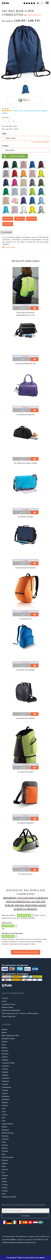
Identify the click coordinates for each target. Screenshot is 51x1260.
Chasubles (5, 1075)
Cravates (4, 1093)
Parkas (4, 1142)
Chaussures (5, 1081)
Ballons (4, 1032)
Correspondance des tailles (40, 142)
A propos (5, 998)
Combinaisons (6, 1087)
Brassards (5, 1051)
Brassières (5, 1054)
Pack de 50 (19, 219)
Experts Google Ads (8, 1016)
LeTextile (5, 3)
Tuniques (5, 1191)
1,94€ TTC (34, 20)
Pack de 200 (8, 224)
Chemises (5, 1084)
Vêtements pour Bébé (9, 1197)
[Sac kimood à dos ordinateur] (26, 693)
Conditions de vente (8, 1004)
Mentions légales (7, 1007)
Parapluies (5, 1139)
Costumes (5, 1090)
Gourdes (4, 1115)
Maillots (4, 1127)
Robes (4, 1166)
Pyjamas (4, 1163)
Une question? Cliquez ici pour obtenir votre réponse (25, 1257)
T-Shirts (4, 1188)
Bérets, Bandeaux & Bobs (10, 1035)
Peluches (5, 1148)
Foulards (5, 1105)
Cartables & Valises (8, 1063)
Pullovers (5, 1160)
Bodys (4, 1045)
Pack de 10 (7, 219)
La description (6, 232)
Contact (4, 1001)
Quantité (6, 117)
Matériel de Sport (8, 1133)
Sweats (4, 1178)
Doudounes (5, 1099)
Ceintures (5, 1069)
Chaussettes (5, 1078)
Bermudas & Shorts (8, 1038)
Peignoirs (5, 1145)
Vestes (4, 1194)
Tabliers (4, 1182)
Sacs (3, 1172)
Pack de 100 (31, 219)
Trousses (5, 1185)
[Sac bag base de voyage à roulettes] (26, 438)
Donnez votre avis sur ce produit (25, 952)
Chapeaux (5, 1072)
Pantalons (5, 1136)
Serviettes (5, 1175)
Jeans (3, 1118)
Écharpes (5, 1102)
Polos (3, 1154)
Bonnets (4, 1048)
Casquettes (5, 1066)
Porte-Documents (7, 1157)
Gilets (4, 1111)
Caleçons (5, 1057)
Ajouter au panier (15, 156)
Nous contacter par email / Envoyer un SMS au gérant (20, 1013)
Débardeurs (5, 1096)
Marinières (5, 1130)
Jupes (3, 1121)
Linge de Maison (7, 1124)
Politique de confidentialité (11, 1010)
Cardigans (5, 1060)
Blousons (5, 1041)
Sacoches (5, 1169)
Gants (4, 1108)
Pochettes (5, 1151)
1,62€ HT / (20, 20)
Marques (4, 1029)
